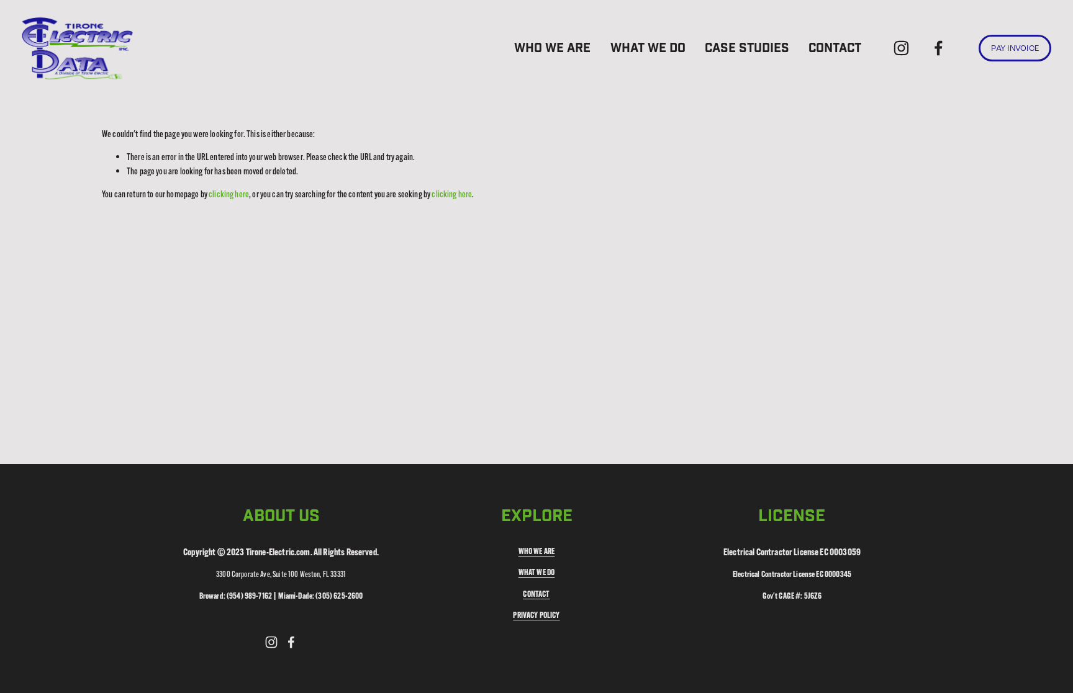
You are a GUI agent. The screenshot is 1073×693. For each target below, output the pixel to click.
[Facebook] (939, 48)
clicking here (229, 194)
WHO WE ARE (552, 48)
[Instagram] (901, 48)
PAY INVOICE (1015, 48)
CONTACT (834, 48)
